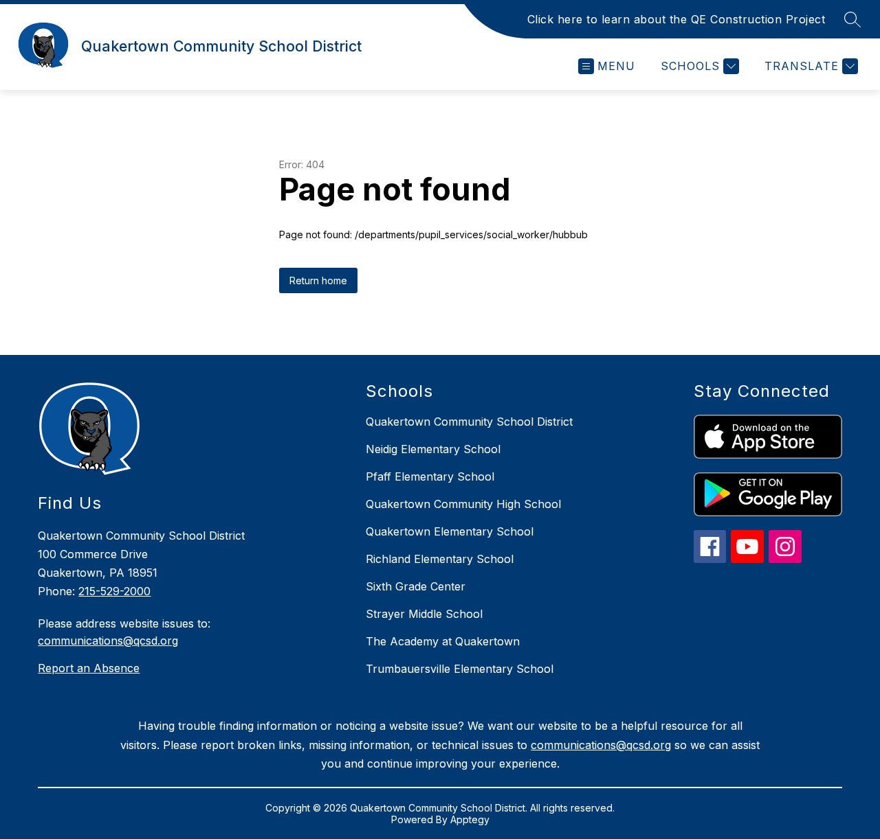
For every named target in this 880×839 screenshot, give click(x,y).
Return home (318, 280)
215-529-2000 (114, 591)
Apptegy (470, 819)
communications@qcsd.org (108, 640)
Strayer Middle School (424, 614)
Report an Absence (89, 668)
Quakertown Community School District (469, 421)
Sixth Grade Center (415, 586)
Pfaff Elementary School (430, 476)
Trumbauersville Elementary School (459, 669)
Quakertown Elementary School (450, 531)
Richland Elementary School (440, 559)
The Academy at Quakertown (443, 641)
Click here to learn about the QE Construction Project (676, 19)
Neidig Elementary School (433, 449)
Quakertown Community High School (463, 504)
